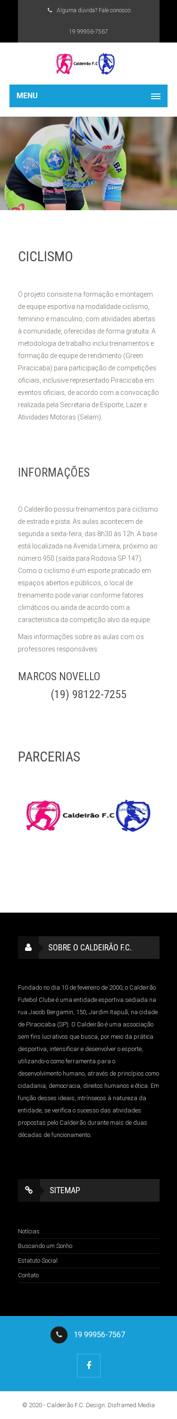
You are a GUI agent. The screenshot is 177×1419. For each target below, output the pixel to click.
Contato (28, 1275)
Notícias (29, 1231)
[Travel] (88, 63)
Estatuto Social (38, 1260)
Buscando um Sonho (45, 1245)
